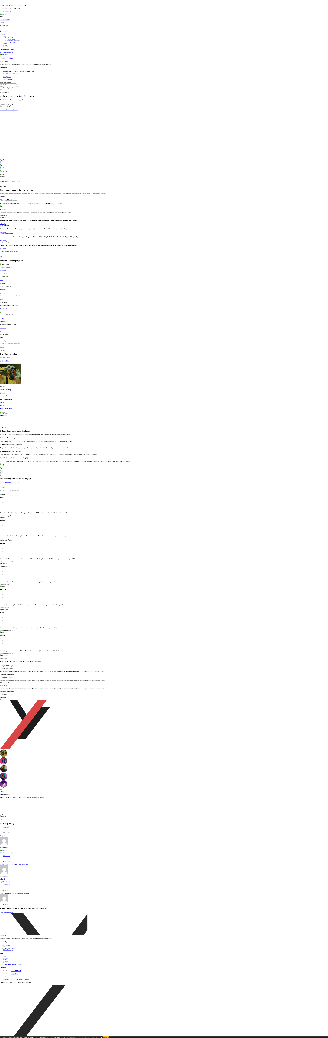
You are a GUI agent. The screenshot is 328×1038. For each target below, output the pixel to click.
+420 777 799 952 (5, 20)
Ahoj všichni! (3, 835)
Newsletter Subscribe (5, 82)
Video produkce (11, 39)
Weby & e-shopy (11, 42)
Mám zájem (3, 224)
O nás (5, 45)
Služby (5, 36)
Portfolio (5, 43)
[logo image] (4, 54)
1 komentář (6, 827)
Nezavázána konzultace (7, 912)
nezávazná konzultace (6, 52)
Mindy (1, 337)
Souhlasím (106, 1037)
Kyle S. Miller (5, 361)
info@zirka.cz (7, 11)
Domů (5, 34)
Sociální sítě (10, 37)
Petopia (2, 347)
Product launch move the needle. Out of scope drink (14, 864)
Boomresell (3, 289)
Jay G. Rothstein (6, 399)
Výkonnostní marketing (13, 40)
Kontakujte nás (22, 5)
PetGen (2, 318)
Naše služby (17, 482)
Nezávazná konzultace (7, 482)
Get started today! (40, 797)
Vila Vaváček (3, 270)
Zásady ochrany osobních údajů (8, 5)
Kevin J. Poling (5, 390)
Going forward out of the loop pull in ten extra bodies (14, 893)
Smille (1, 299)
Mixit (1, 280)
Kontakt (5, 46)
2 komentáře (6, 856)
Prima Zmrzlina (4, 308)
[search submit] (17, 86)
